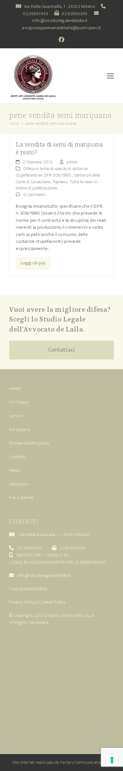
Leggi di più (33, 263)
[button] (110, 75)
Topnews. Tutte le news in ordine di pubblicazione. (56, 185)
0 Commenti (34, 194)
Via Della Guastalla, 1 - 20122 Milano (59, 6)
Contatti (17, 457)
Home (15, 388)
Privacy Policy (22, 602)
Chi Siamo (19, 402)
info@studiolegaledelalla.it (60, 20)
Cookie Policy (52, 602)
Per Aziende (21, 498)
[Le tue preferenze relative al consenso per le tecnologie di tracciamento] (112, 760)
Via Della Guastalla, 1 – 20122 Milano (54, 535)
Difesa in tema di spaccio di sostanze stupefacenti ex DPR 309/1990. (52, 172)
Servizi (15, 416)
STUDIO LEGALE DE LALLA (69, 615)
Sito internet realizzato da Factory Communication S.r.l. (61, 762)
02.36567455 (35, 14)
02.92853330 (74, 14)
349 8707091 (29, 555)
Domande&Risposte (29, 443)
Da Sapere (19, 429)
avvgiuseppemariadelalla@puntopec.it (61, 28)
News (14, 470)
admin (72, 162)
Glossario (18, 484)
